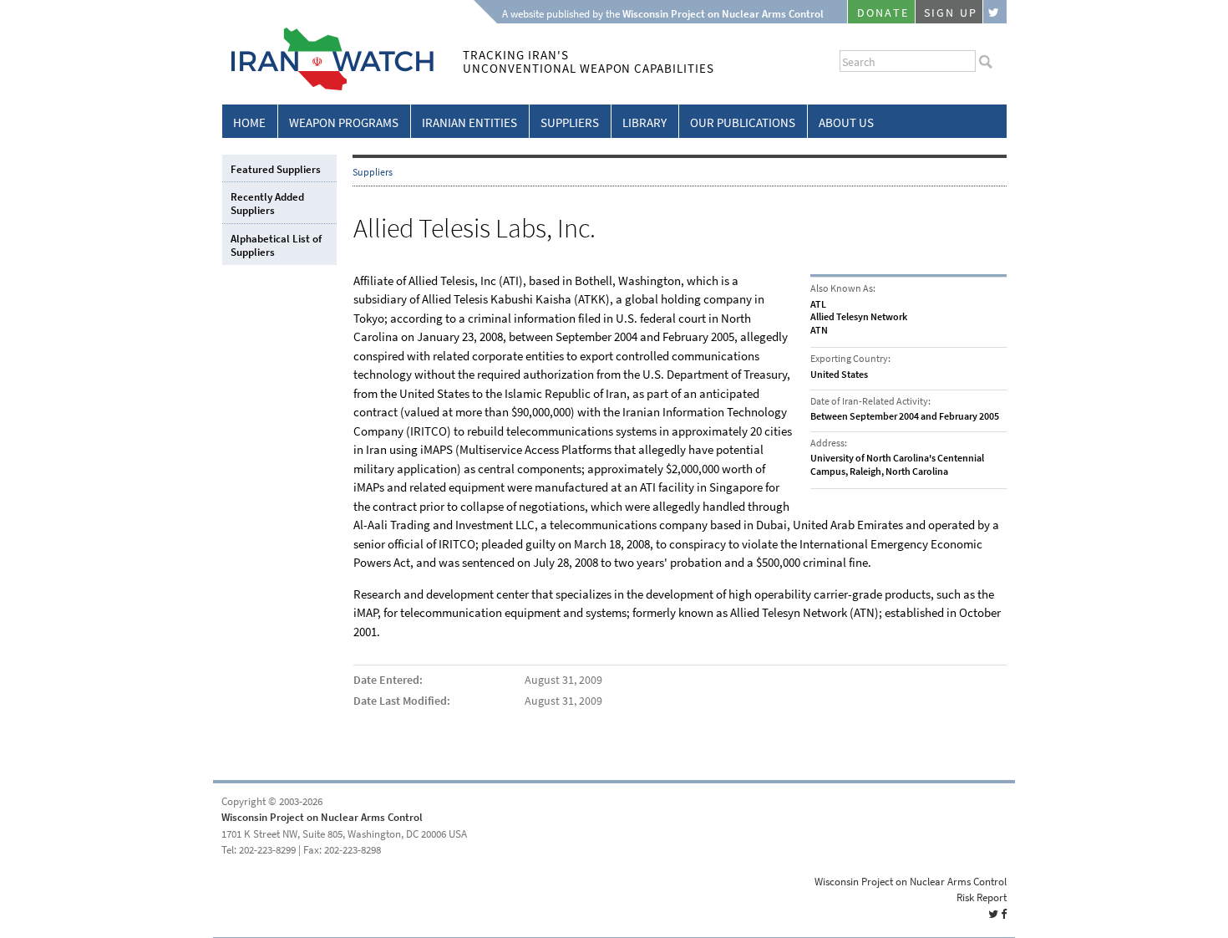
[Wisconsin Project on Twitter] (995, 11)
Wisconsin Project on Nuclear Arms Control (322, 817)
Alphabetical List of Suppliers (276, 245)
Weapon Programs (343, 123)
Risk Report (982, 897)
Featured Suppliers (276, 169)
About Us (846, 123)
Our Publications (742, 123)
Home (249, 123)
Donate (883, 13)
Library (644, 123)
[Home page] (327, 87)
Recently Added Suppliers (267, 203)
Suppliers (569, 123)
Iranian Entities (469, 123)
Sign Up (950, 13)
